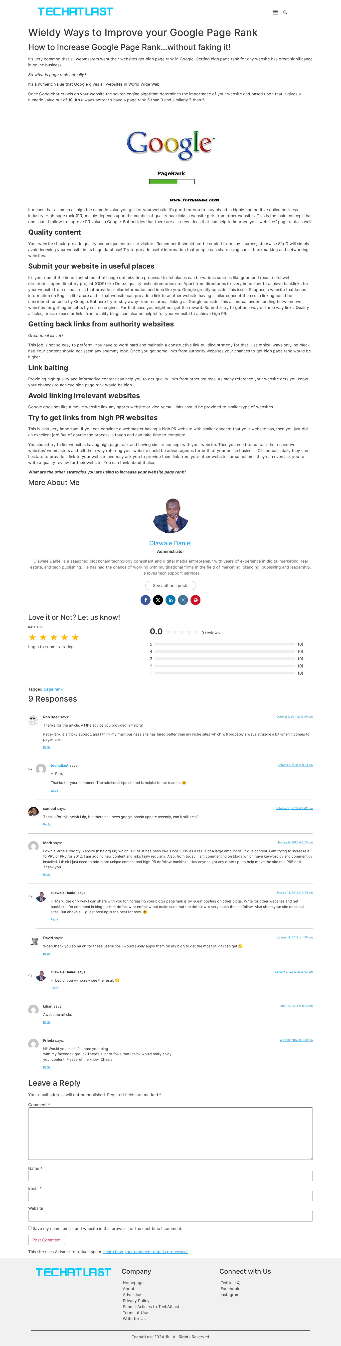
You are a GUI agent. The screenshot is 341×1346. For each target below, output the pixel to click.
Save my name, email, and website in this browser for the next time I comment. (107, 1228)
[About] (168, 1289)
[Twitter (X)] (264, 1283)
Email (35, 1188)
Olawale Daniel (170, 543)
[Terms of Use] (168, 1313)
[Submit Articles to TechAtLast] (168, 1307)
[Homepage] (168, 1283)
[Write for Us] (168, 1319)
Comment (39, 1105)
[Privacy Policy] (168, 1301)
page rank (53, 689)
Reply (46, 747)
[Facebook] (264, 1289)
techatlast (60, 765)
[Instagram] (264, 1295)
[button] (203, 12)
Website (35, 1208)
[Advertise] (168, 1295)
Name (35, 1168)
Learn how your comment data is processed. (145, 1251)
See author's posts (170, 585)
